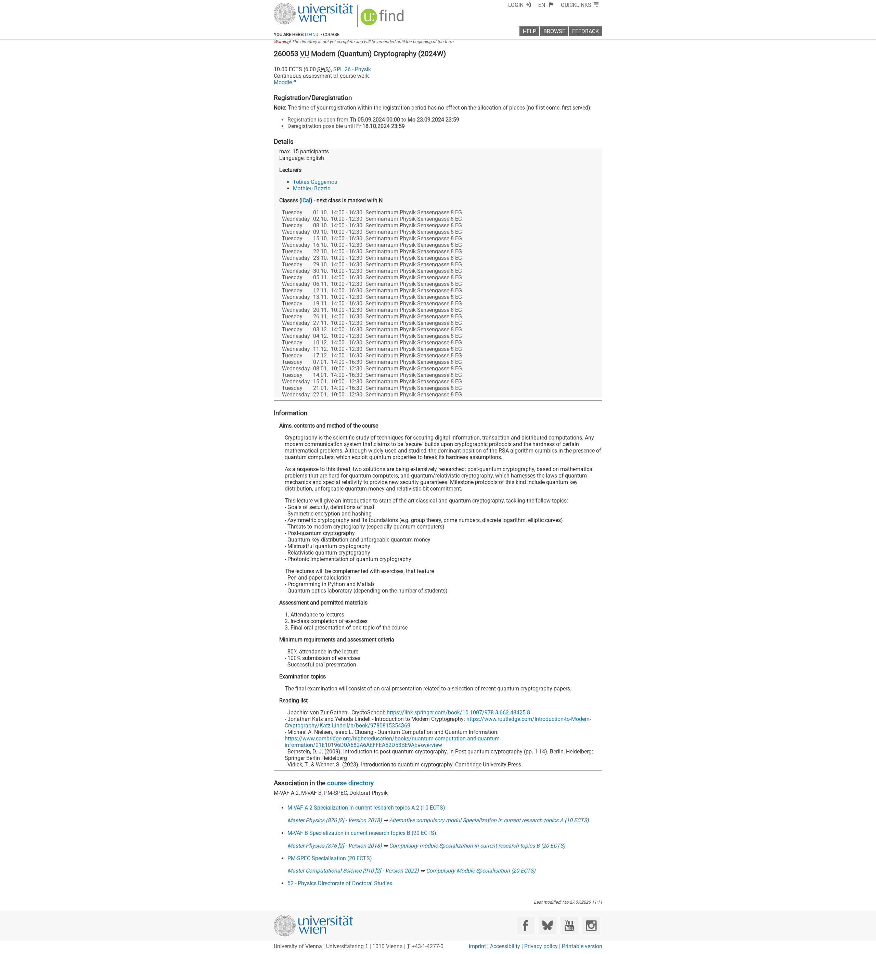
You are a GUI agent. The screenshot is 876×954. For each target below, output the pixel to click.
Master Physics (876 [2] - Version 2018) (334, 820)
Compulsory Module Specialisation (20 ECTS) (481, 870)
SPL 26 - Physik (352, 69)
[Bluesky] (547, 925)
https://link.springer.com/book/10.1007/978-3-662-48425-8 (458, 712)
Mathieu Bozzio (312, 188)
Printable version (582, 946)
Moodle (283, 82)
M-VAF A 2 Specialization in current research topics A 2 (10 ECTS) (366, 807)
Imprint (477, 946)
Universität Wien (297, 6)
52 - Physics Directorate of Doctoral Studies (339, 883)
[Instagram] (591, 925)
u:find (312, 34)
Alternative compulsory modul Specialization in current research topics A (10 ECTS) (489, 820)
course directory (350, 783)
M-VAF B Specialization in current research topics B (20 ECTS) (361, 833)
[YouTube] (569, 925)
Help (529, 31)
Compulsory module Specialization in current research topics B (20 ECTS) (477, 845)
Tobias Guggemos (315, 182)
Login (516, 5)
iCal (305, 200)
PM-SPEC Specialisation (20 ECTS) (329, 858)
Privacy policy (541, 946)
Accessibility (505, 946)
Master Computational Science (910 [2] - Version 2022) (353, 870)
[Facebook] (525, 925)
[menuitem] (546, 5)
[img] (383, 19)
